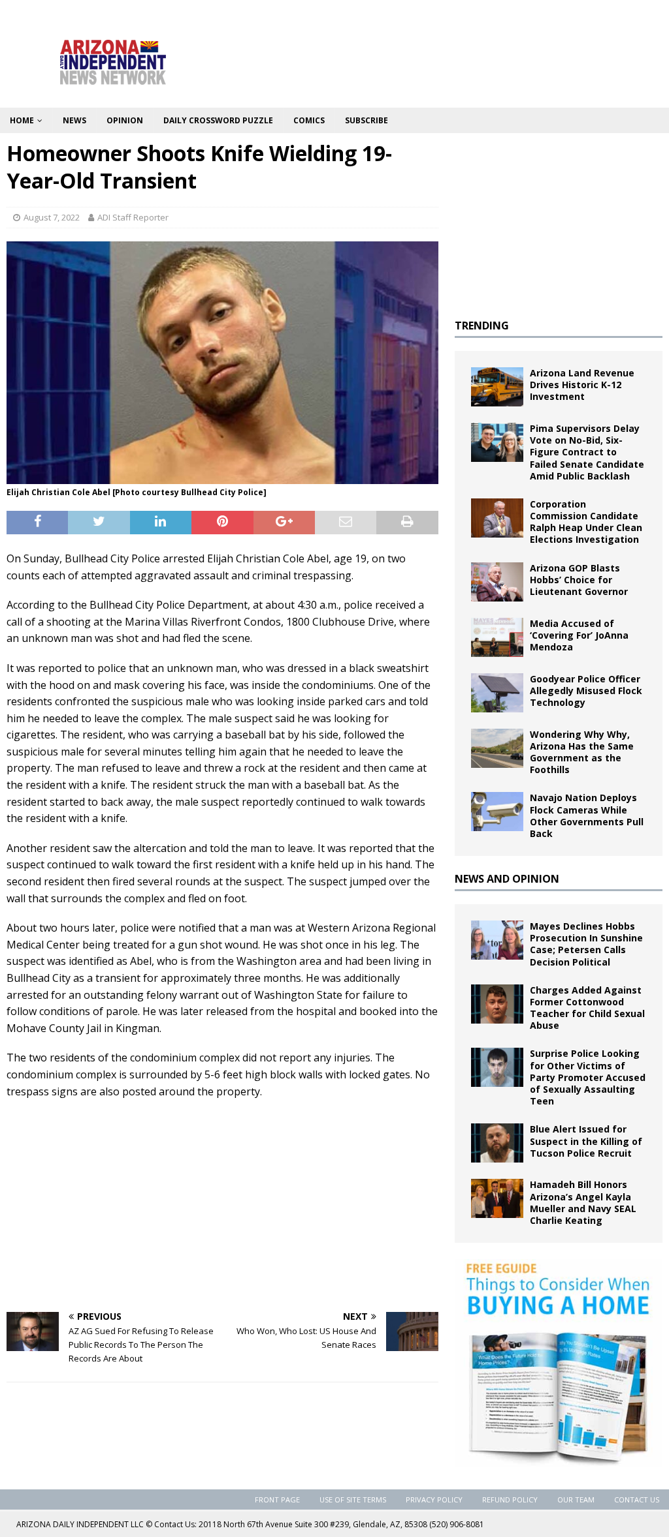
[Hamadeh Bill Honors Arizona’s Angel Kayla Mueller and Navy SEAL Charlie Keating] (497, 1198)
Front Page (277, 1499)
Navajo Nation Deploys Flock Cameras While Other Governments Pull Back (587, 815)
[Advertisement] (222, 1204)
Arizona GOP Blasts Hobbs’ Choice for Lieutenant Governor (579, 580)
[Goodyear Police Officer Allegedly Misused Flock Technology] (497, 692)
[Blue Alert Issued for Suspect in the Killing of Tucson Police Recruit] (497, 1143)
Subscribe (366, 120)
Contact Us (636, 1499)
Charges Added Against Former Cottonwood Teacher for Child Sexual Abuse (587, 1008)
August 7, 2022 (52, 217)
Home (22, 120)
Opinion (124, 120)
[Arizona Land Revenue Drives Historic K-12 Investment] (497, 386)
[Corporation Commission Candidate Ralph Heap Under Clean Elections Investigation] (497, 518)
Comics (309, 120)
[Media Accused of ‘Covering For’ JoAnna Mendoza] (497, 637)
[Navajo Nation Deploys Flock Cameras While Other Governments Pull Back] (497, 811)
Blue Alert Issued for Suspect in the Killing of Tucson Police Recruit (586, 1141)
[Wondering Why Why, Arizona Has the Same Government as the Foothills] (497, 748)
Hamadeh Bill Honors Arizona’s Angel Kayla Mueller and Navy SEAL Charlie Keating (583, 1202)
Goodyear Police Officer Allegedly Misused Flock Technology (586, 690)
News (74, 120)
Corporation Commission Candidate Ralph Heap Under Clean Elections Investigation (586, 522)
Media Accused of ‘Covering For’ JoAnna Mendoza (579, 635)
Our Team (576, 1499)
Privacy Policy (434, 1499)
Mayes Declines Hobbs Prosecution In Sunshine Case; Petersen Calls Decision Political (586, 944)
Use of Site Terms (352, 1499)
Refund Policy (510, 1499)
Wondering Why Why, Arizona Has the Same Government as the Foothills (582, 752)
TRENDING (482, 325)
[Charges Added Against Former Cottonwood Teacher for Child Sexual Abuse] (497, 1004)
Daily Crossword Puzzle (218, 120)
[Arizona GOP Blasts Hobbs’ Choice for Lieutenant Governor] (497, 581)
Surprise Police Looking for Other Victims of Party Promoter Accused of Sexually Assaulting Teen (587, 1077)
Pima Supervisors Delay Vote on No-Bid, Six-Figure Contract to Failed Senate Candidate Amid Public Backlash (587, 452)
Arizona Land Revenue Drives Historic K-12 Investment (582, 385)
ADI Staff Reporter (133, 217)
